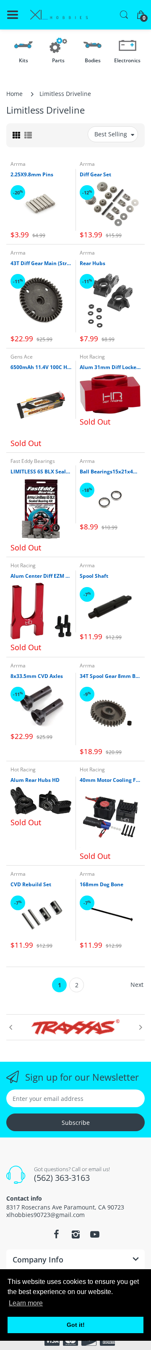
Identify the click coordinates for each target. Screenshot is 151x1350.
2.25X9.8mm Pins (31, 174)
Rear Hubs (92, 263)
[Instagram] (75, 1234)
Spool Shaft (94, 576)
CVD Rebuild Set (30, 884)
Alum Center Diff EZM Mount (40, 576)
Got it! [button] (76, 1324)
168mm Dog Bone (101, 884)
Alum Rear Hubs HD (35, 780)
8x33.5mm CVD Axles (36, 676)
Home (14, 94)
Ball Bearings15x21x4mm (110, 471)
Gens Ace (21, 356)
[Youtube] (94, 1234)
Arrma (18, 163)
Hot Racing (92, 356)
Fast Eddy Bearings (32, 461)
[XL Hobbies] (58, 15)
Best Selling (110, 134)
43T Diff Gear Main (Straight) (40, 263)
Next (136, 985)
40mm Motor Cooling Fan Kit (110, 780)
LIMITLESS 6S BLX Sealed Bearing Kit (40, 471)
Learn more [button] (26, 1303)
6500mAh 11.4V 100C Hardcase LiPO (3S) (40, 367)
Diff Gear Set (95, 174)
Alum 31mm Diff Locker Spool (110, 367)
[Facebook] (56, 1234)
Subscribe (76, 1123)
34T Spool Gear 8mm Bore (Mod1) (110, 676)
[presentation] (10, 1027)
